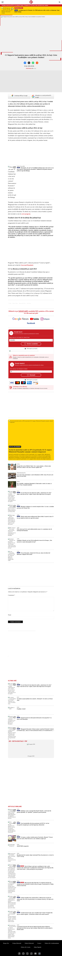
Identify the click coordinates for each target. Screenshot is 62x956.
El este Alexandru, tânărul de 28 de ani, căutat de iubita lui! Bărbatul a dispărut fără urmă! (33, 553)
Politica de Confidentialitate (52, 943)
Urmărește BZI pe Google (20, 95)
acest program (25, 214)
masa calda (15, 303)
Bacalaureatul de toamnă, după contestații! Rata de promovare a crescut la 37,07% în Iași (35, 855)
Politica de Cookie (25, 947)
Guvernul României (27, 265)
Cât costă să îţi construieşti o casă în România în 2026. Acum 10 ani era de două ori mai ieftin (35, 475)
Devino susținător (32, 343)
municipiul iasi (22, 303)
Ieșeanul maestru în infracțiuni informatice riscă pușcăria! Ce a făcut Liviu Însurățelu (34, 718)
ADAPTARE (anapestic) (23, 846)
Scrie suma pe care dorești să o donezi (18, 368)
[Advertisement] (31, 405)
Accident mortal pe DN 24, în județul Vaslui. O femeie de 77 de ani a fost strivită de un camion (25, 5)
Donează (32, 375)
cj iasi (10, 303)
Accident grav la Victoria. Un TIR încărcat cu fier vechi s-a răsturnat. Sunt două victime (36, 11)
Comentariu (11, 595)
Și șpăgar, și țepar (21, 708)
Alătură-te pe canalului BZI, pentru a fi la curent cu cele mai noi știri (31, 312)
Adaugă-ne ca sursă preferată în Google (43, 96)
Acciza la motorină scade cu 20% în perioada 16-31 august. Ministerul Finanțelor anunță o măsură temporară (30, 451)
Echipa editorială (17, 943)
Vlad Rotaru (29, 68)
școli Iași (29, 303)
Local (34, 68)
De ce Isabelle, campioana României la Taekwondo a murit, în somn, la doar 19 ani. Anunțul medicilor (34, 484)
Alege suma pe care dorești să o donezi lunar (19, 337)
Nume (9, 615)
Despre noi (6, 943)
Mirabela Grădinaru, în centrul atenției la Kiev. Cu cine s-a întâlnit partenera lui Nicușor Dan (35, 507)
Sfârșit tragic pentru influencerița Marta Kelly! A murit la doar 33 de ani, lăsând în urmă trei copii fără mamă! (35, 517)
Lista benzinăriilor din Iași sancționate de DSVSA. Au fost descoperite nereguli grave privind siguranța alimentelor (33, 824)
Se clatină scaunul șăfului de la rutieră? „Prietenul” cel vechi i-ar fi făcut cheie (35, 699)
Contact (39, 943)
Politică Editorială (29, 943)
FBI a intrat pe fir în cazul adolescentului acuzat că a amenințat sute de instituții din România (34, 530)
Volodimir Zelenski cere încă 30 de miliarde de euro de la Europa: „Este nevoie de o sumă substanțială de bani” (34, 541)
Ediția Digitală (37, 947)
